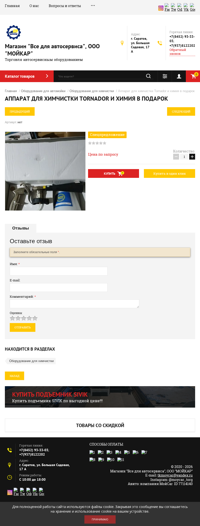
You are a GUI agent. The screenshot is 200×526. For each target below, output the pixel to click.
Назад (14, 376)
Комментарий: (23, 296)
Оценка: (16, 313)
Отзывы (20, 228)
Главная (12, 5)
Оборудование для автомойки (43, 91)
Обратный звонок (178, 52)
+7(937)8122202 (182, 45)
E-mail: (15, 280)
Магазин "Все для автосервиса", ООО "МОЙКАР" (52, 49)
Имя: (15, 264)
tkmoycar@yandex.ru (175, 475)
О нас (34, 5)
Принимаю (100, 519)
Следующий (181, 111)
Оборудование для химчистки (92, 91)
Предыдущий (20, 111)
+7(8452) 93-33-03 (33, 450)
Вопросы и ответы (65, 5)
